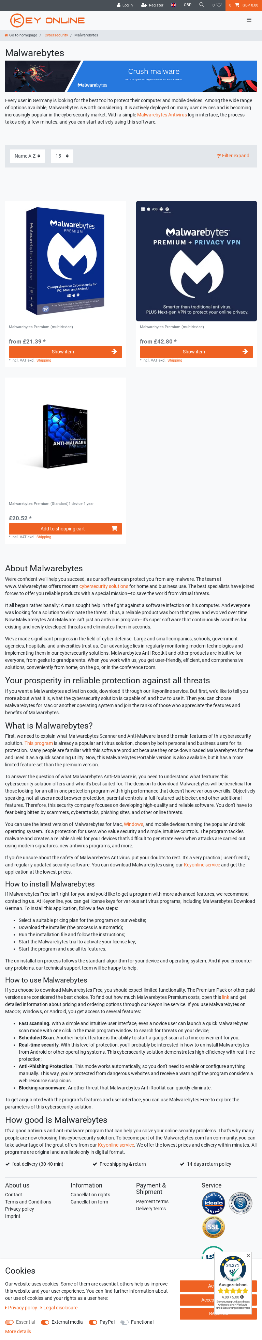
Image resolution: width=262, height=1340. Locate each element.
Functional (142, 1322)
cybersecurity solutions (103, 586)
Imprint (12, 1216)
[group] (196, 261)
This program (39, 743)
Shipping (44, 360)
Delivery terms (151, 1208)
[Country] (173, 5)
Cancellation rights (90, 1194)
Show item (63, 351)
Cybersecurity (56, 35)
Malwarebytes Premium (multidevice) (41, 327)
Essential (25, 1322)
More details (18, 1331)
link (225, 997)
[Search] (202, 5)
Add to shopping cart (63, 528)
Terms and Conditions (28, 1202)
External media (67, 1322)
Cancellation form (89, 1202)
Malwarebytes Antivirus (162, 114)
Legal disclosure (60, 1307)
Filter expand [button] (235, 155)
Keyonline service (202, 864)
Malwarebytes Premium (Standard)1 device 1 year (51, 504)
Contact (13, 1194)
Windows (133, 824)
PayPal (107, 1322)
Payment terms (152, 1201)
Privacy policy (19, 1209)
